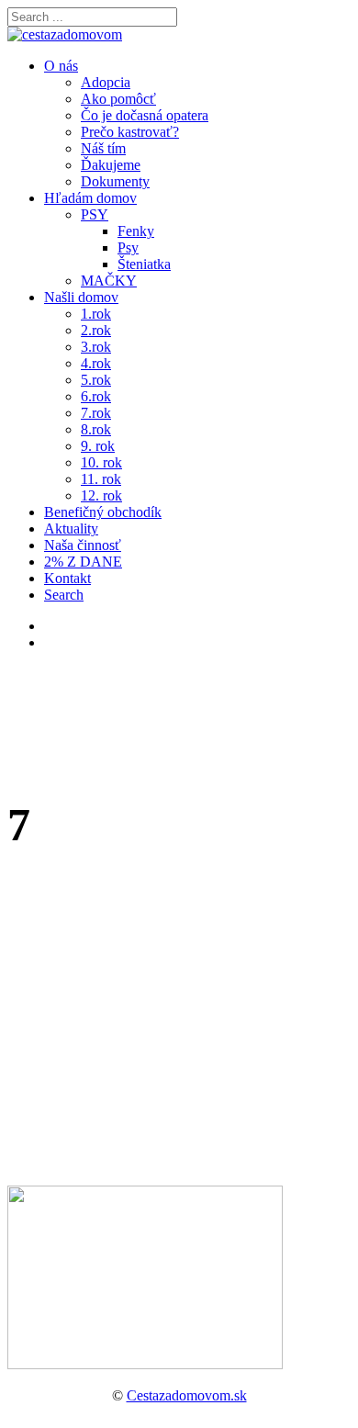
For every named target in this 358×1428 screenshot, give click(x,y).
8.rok (96, 429)
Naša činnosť (82, 545)
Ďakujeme (110, 165)
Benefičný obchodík (103, 512)
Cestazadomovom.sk (187, 1395)
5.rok (96, 380)
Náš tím (103, 148)
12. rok (101, 495)
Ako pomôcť (118, 99)
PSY (94, 214)
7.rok (96, 413)
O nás (61, 65)
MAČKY (109, 280)
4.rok (96, 363)
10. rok (101, 462)
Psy (128, 247)
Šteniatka (144, 264)
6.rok (96, 396)
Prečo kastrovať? (130, 132)
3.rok (96, 346)
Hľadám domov (90, 198)
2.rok (96, 330)
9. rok (98, 446)
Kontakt (67, 578)
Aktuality (71, 528)
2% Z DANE (83, 561)
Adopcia (105, 82)
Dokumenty (115, 181)
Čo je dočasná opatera (144, 115)
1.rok (96, 313)
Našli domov (81, 297)
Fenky (135, 231)
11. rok (101, 479)
